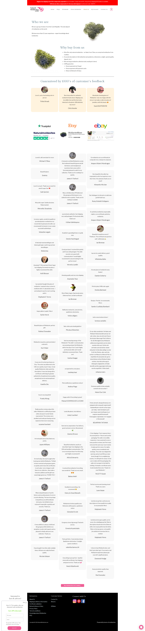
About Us (86, 9)
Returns (53, 601)
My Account (94, 9)
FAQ (30, 615)
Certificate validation (35, 604)
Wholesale (65, 9)
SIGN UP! (14, 628)
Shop (58, 9)
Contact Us (104, 9)
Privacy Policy (33, 608)
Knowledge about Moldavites (37, 613)
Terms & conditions (34, 611)
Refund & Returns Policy (36, 606)
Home (52, 9)
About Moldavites (76, 9)
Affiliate (53, 606)
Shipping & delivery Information (38, 601)
